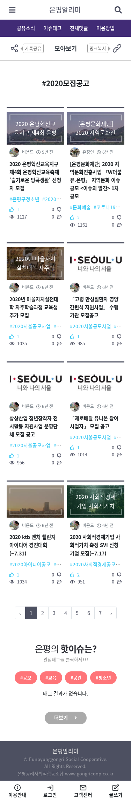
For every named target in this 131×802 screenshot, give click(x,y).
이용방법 (105, 28)
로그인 (50, 794)
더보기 (61, 717)
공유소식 (26, 28)
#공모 (25, 677)
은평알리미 (65, 10)
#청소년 (103, 677)
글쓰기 (116, 794)
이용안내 (17, 794)
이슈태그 (52, 28)
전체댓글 (79, 28)
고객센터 (83, 794)
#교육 (51, 677)
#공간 (76, 677)
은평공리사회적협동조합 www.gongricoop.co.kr (65, 773)
